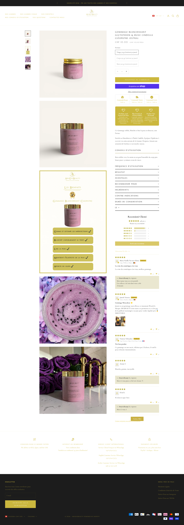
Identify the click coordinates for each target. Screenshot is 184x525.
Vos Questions (39, 17)
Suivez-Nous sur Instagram (167, 494)
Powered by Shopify (92, 516)
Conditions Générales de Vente (168, 490)
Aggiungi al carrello (137, 80)
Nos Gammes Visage (28, 14)
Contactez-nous (57, 17)
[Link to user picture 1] (120, 321)
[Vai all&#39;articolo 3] (28, 50)
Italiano (31, 516)
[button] (137, 150)
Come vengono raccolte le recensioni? (127, 421)
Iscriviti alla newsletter (20, 504)
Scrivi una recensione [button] (137, 244)
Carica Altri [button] (137, 419)
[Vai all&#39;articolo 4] (28, 59)
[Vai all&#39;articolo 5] (28, 67)
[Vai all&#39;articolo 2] (28, 41)
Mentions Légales (164, 487)
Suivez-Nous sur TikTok (166, 498)
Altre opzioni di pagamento (137, 92)
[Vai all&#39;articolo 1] (28, 33)
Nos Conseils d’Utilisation (17, 17)
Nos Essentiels (47, 14)
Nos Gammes (10, 14)
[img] (120, 257)
